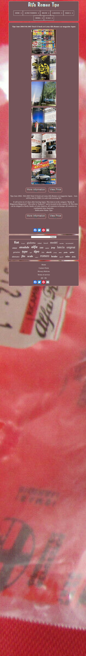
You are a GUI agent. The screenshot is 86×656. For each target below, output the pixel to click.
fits (23, 256)
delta (74, 257)
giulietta (31, 242)
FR (45, 278)
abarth (48, 252)
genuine (16, 252)
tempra (36, 257)
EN (42, 278)
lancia (60, 247)
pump (55, 252)
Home (44, 265)
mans (60, 252)
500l (41, 248)
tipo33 (61, 257)
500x (42, 252)
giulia (66, 252)
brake (54, 256)
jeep (53, 247)
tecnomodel (69, 243)
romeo (44, 256)
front (23, 243)
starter (47, 248)
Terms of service (44, 275)
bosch (46, 243)
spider (72, 252)
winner (14, 248)
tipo (36, 251)
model (53, 242)
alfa (34, 247)
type (25, 251)
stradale (24, 247)
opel (31, 252)
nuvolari (62, 243)
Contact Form (44, 268)
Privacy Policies (44, 271)
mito (67, 256)
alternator (15, 257)
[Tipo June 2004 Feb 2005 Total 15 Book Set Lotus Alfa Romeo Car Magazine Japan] (43, 42)
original (71, 247)
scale (30, 256)
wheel (40, 243)
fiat (16, 242)
